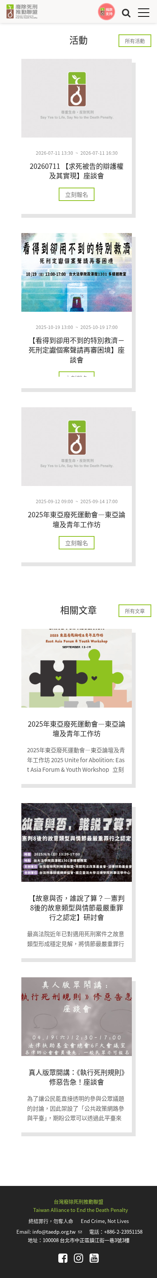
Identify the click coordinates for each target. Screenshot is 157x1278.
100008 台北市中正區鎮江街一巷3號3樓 (86, 1240)
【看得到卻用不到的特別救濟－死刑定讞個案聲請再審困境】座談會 (77, 349)
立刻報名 (76, 194)
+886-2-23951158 (123, 1231)
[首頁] (22, 11)
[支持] (106, 11)
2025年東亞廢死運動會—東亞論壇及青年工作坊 (76, 519)
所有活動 (135, 40)
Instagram (78, 1258)
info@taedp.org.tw (57, 1231)
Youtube (94, 1258)
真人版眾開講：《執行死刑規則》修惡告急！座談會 (77, 1077)
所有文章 (135, 610)
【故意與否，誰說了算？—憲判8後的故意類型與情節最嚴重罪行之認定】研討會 (77, 907)
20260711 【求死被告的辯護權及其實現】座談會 (76, 170)
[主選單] (143, 12)
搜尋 (126, 12)
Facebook (63, 1258)
